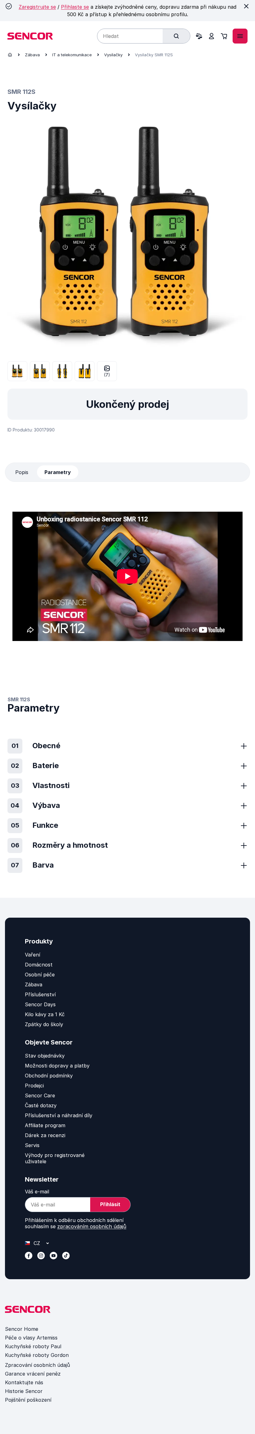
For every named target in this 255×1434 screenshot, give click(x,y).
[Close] (246, 6)
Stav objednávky (45, 1056)
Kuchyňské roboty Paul (33, 1346)
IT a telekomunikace (72, 54)
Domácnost (39, 964)
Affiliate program (45, 1125)
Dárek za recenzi (45, 1135)
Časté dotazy (41, 1105)
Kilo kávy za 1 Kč (45, 1014)
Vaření (32, 955)
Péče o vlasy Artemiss (31, 1338)
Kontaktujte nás (24, 1382)
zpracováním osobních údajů (91, 1226)
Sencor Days (40, 1004)
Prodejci (34, 1085)
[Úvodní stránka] (9, 54)
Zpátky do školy (44, 1024)
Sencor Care (40, 1095)
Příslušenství (40, 994)
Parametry (57, 472)
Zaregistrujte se (37, 7)
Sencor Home (21, 1329)
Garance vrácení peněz (33, 1374)
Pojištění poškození (28, 1400)
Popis (21, 472)
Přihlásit (110, 1204)
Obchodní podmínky (49, 1075)
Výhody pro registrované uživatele (55, 1158)
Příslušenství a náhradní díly (58, 1115)
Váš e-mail (37, 1191)
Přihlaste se (75, 7)
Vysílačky (113, 54)
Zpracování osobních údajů (37, 1365)
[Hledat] (176, 36)
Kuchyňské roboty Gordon (37, 1355)
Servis (32, 1145)
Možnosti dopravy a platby (57, 1066)
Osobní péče (40, 974)
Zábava (32, 54)
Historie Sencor (24, 1391)
